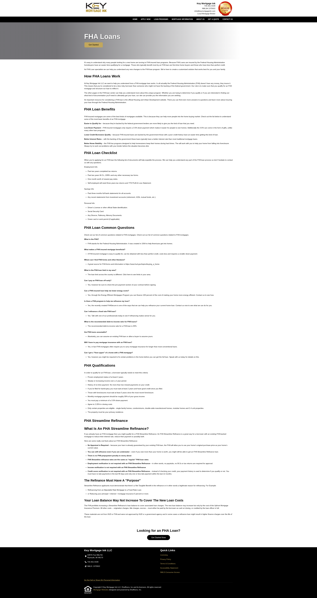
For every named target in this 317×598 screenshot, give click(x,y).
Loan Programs (161, 19)
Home (135, 19)
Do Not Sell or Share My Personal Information (102, 580)
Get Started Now (158, 537)
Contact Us (228, 19)
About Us (200, 19)
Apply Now (145, 19)
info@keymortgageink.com (204, 11)
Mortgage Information (182, 19)
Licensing (164, 555)
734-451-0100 (209, 6)
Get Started (94, 45)
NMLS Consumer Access (170, 572)
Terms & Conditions (167, 564)
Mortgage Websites (101, 590)
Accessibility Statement (169, 568)
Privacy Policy (165, 559)
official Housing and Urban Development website (147, 100)
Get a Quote (213, 19)
